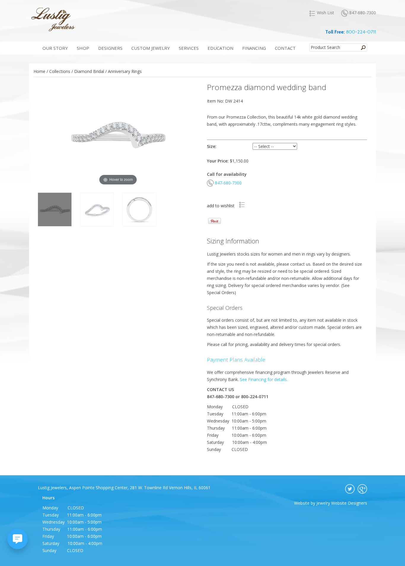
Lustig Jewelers (52, 19)
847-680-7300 (362, 12)
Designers (110, 48)
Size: (211, 146)
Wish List (325, 12)
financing (254, 48)
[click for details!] (207, 220)
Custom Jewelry (150, 48)
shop (83, 48)
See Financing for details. (264, 379)
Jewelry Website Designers (341, 503)
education (220, 48)
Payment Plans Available (236, 359)
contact (285, 48)
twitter (350, 489)
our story (55, 48)
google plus (362, 489)
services (189, 48)
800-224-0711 (361, 32)
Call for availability (227, 174)
